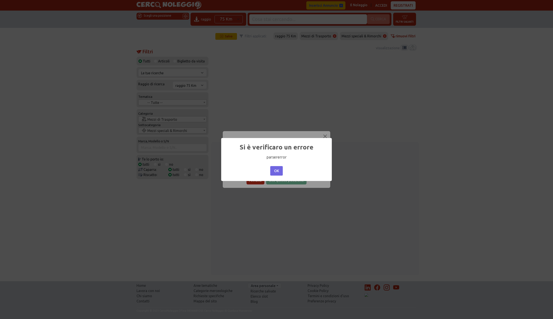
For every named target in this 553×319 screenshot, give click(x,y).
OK (276, 171)
